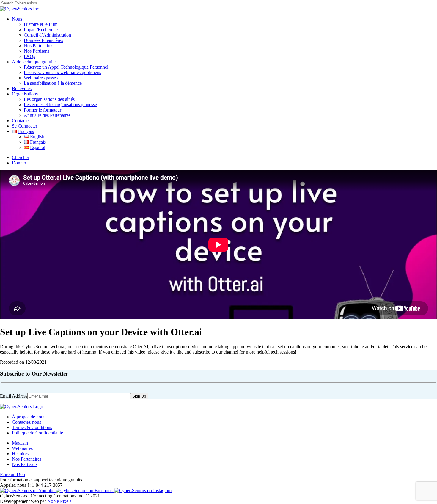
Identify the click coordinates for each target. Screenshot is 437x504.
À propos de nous (28, 416)
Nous (17, 18)
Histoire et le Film (40, 24)
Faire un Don (12, 474)
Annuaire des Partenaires (47, 115)
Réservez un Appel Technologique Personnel (66, 67)
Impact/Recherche (41, 29)
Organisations (25, 93)
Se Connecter (24, 125)
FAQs (29, 56)
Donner (19, 162)
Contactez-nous (26, 422)
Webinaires (22, 448)
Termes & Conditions (32, 427)
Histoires (20, 453)
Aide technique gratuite (34, 61)
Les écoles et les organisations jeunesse (60, 104)
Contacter (21, 120)
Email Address (13, 395)
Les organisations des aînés (49, 99)
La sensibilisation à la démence (53, 83)
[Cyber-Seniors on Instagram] (143, 490)
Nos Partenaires (38, 45)
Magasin (20, 442)
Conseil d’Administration (47, 34)
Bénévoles (22, 88)
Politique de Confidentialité (37, 432)
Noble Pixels (59, 501)
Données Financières (43, 40)
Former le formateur (42, 109)
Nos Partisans (36, 51)
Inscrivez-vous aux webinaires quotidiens (62, 72)
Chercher (20, 157)
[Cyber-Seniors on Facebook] (85, 490)
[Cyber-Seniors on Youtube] (28, 490)
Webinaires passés (41, 77)
